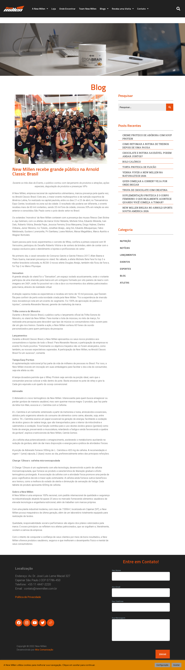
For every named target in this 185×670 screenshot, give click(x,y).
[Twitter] (42, 622)
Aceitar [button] (176, 665)
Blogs (103, 8)
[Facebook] (18, 622)
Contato (141, 8)
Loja (53, 8)
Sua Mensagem (118, 618)
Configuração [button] (162, 665)
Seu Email (116, 587)
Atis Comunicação (44, 649)
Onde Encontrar (67, 8)
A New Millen (38, 8)
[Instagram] (26, 622)
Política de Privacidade (28, 597)
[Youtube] (34, 622)
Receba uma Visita (121, 8)
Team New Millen (87, 8)
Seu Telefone (117, 601)
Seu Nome (116, 570)
